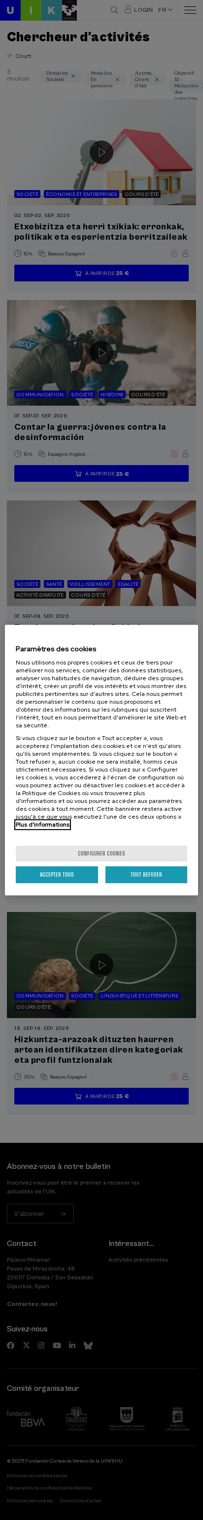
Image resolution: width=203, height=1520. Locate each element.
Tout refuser (146, 874)
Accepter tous (57, 874)
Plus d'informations (42, 825)
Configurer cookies (101, 853)
